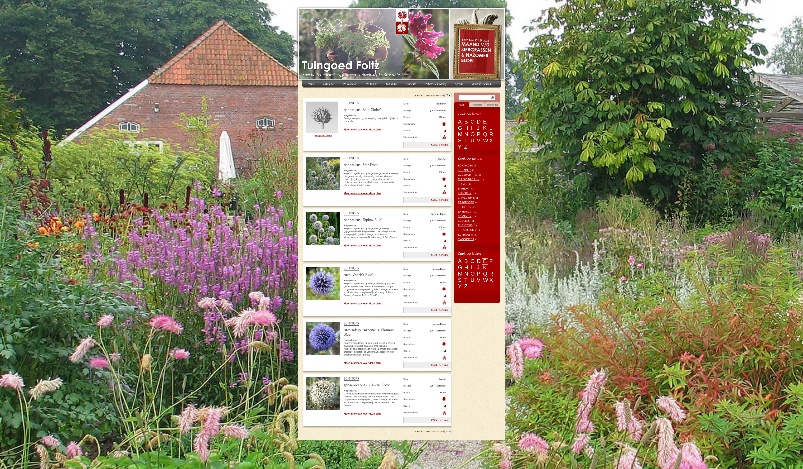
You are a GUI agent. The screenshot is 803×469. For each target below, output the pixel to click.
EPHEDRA (464, 188)
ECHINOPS (464, 170)
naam (461, 104)
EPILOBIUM (465, 193)
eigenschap (492, 104)
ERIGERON (464, 207)
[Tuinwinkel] (392, 83)
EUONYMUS (465, 225)
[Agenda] (459, 83)
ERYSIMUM (465, 216)
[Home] (311, 83)
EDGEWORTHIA (467, 174)
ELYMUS (463, 184)
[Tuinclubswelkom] (482, 83)
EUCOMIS (464, 220)
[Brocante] (411, 83)
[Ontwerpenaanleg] (435, 83)
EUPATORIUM (466, 230)
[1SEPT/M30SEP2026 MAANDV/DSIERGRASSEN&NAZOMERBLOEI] (478, 44)
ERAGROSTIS (466, 202)
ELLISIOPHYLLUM (468, 179)
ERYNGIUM (465, 211)
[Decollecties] (350, 83)
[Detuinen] (372, 83)
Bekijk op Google (323, 135)
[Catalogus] (329, 83)
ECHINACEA (465, 165)
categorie (477, 104)
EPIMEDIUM (465, 197)
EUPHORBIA (465, 234)
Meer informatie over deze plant (362, 129)
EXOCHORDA (466, 239)
